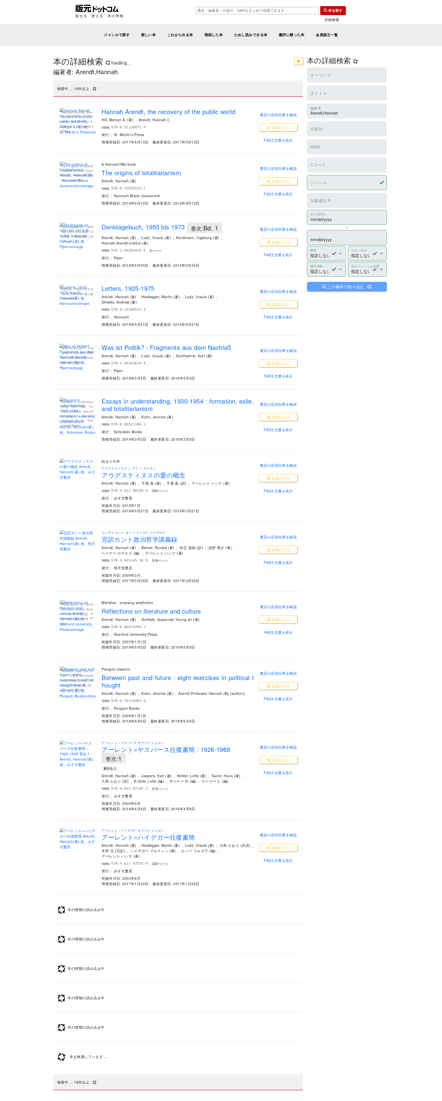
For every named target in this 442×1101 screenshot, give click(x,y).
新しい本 (148, 35)
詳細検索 (332, 19)
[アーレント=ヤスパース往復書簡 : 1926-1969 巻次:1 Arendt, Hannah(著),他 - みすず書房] (77, 753)
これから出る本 (180, 35)
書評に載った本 (292, 35)
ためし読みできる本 (251, 35)
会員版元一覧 (327, 35)
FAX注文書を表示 (278, 140)
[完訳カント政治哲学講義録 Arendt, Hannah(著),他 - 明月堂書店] (77, 541)
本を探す (334, 10)
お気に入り (280, 127)
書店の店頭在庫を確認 (278, 114)
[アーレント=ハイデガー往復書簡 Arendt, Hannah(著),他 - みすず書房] (77, 839)
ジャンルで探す (117, 35)
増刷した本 (213, 35)
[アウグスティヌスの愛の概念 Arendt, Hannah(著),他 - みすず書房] (77, 469)
